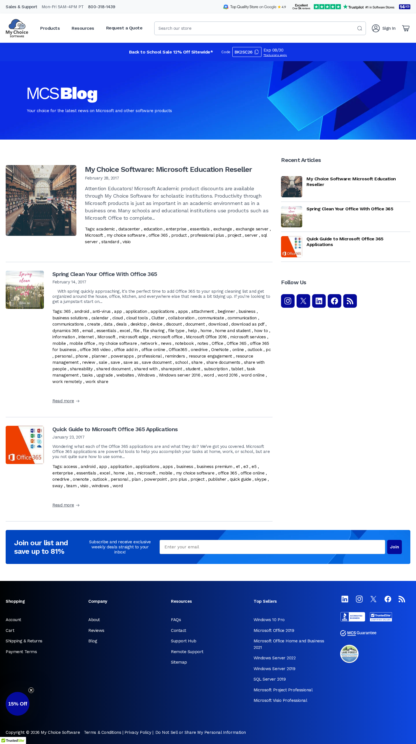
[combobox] (260, 28)
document (195, 324)
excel (125, 330)
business (247, 311)
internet (86, 336)
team (71, 485)
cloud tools (137, 317)
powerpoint (155, 479)
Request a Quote (124, 28)
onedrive (199, 349)
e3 (245, 466)
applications (162, 311)
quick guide (240, 479)
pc (268, 349)
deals (121, 324)
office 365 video (95, 349)
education (153, 229)
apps (183, 311)
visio (127, 241)
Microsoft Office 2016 (206, 336)
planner (99, 356)
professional (149, 356)
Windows (146, 375)
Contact (178, 630)
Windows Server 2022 (274, 657)
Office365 (178, 349)
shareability (81, 368)
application (136, 311)
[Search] (359, 28)
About (94, 619)
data (108, 324)
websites (125, 375)
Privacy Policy (138, 732)
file (136, 330)
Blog (92, 640)
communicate (211, 317)
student (193, 368)
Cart (10, 630)
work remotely (67, 381)
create (93, 324)
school (181, 362)
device (156, 324)
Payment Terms (21, 651)
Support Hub (183, 640)
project (234, 235)
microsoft (146, 473)
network (148, 343)
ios (131, 473)
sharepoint (171, 368)
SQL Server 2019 (270, 679)
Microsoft (94, 235)
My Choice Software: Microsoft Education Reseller (168, 169)
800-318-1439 (101, 6)
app (118, 311)
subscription (216, 368)
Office (217, 343)
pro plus (178, 479)
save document (156, 362)
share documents (223, 362)
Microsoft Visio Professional (280, 700)
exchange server (252, 229)
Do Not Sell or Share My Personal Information (200, 732)
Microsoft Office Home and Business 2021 (289, 644)
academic (105, 229)
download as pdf (247, 324)
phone (82, 356)
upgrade (105, 375)
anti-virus (102, 311)
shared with (145, 368)
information (63, 336)
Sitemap (179, 662)
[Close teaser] (31, 690)
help (192, 330)
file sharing (154, 330)
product (178, 235)
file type (176, 330)
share (197, 362)
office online (153, 349)
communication (242, 317)
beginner (226, 311)
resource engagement (210, 356)
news (166, 343)
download (218, 324)
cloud (117, 317)
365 (67, 311)
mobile (59, 343)
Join (394, 547)
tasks (87, 375)
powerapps (122, 356)
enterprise (176, 229)
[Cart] (405, 28)
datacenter (129, 229)
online (238, 349)
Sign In (389, 28)
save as (130, 362)
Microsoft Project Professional (283, 689)
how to (261, 330)
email (87, 330)
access (70, 466)
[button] (17, 704)
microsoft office (167, 336)
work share (96, 381)
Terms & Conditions (102, 732)
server (251, 235)
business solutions (70, 317)
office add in (126, 349)
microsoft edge (133, 336)
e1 (238, 466)
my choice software (126, 235)
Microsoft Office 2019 (274, 630)
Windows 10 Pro (269, 619)
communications (68, 324)
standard (110, 241)
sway (57, 485)
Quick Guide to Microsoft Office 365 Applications (114, 429)
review (88, 362)
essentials (200, 229)
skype (261, 479)
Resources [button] (83, 28)
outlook (255, 349)
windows (100, 485)
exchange (222, 229)
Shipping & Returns (24, 640)
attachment (202, 311)
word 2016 (228, 375)
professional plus (207, 235)
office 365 (158, 235)
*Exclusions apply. (275, 55)
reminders (175, 356)
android (81, 311)
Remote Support (187, 651)
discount (174, 324)
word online (252, 375)
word (209, 375)
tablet (237, 368)
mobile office (82, 343)
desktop (138, 324)
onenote (81, 479)
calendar (100, 317)
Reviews (96, 630)
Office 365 (236, 343)
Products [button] (50, 28)
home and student (233, 330)
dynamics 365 (65, 330)
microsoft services (248, 336)
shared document (113, 368)
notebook (184, 343)
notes (202, 343)
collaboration (181, 317)
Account (13, 619)
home (205, 330)
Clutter (158, 317)
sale (103, 362)
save (115, 362)
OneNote (220, 349)
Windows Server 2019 (274, 668)
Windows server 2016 (179, 375)
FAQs (176, 619)
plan (136, 479)
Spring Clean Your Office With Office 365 (104, 274)
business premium (214, 466)
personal (63, 356)
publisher (217, 479)
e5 (254, 466)
